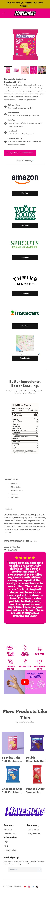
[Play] (25, 682)
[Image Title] (25, 887)
